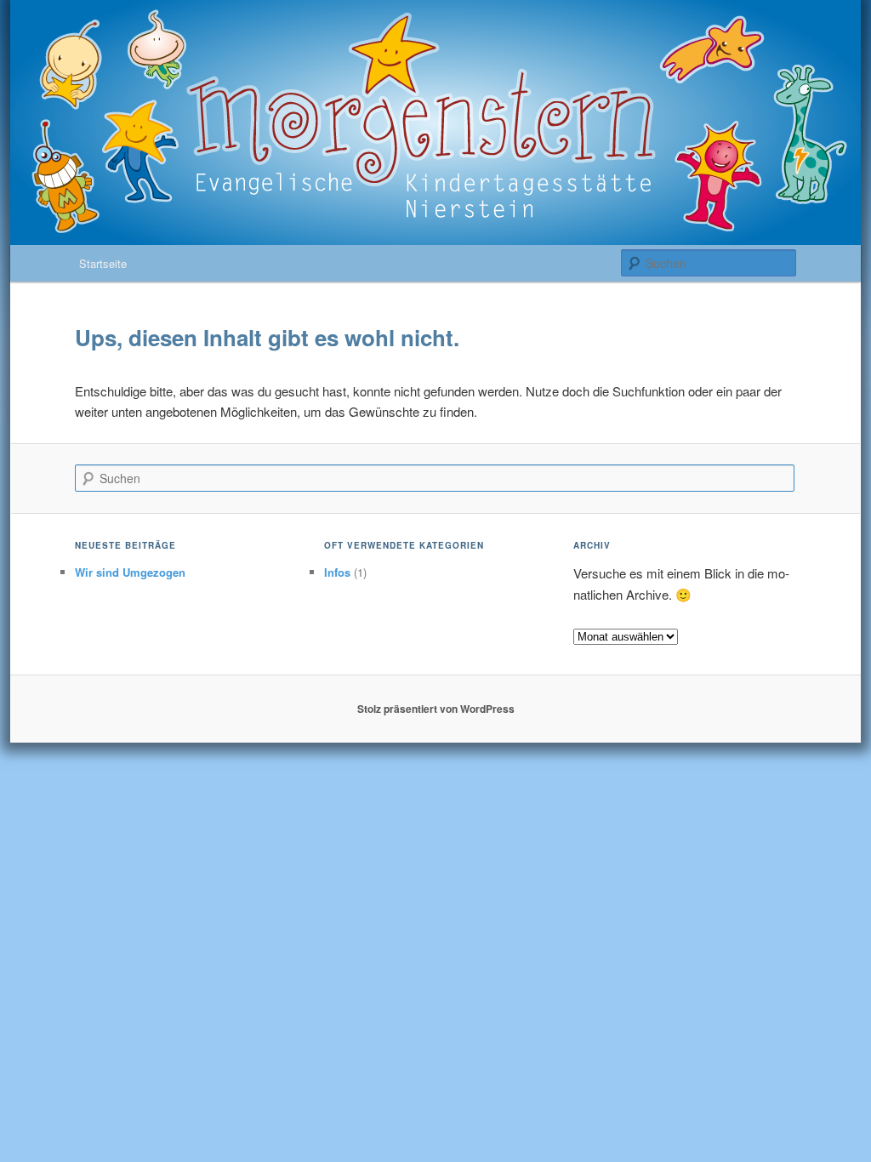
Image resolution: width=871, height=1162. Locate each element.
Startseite (103, 263)
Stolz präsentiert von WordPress (436, 708)
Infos (337, 572)
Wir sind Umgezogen (130, 572)
